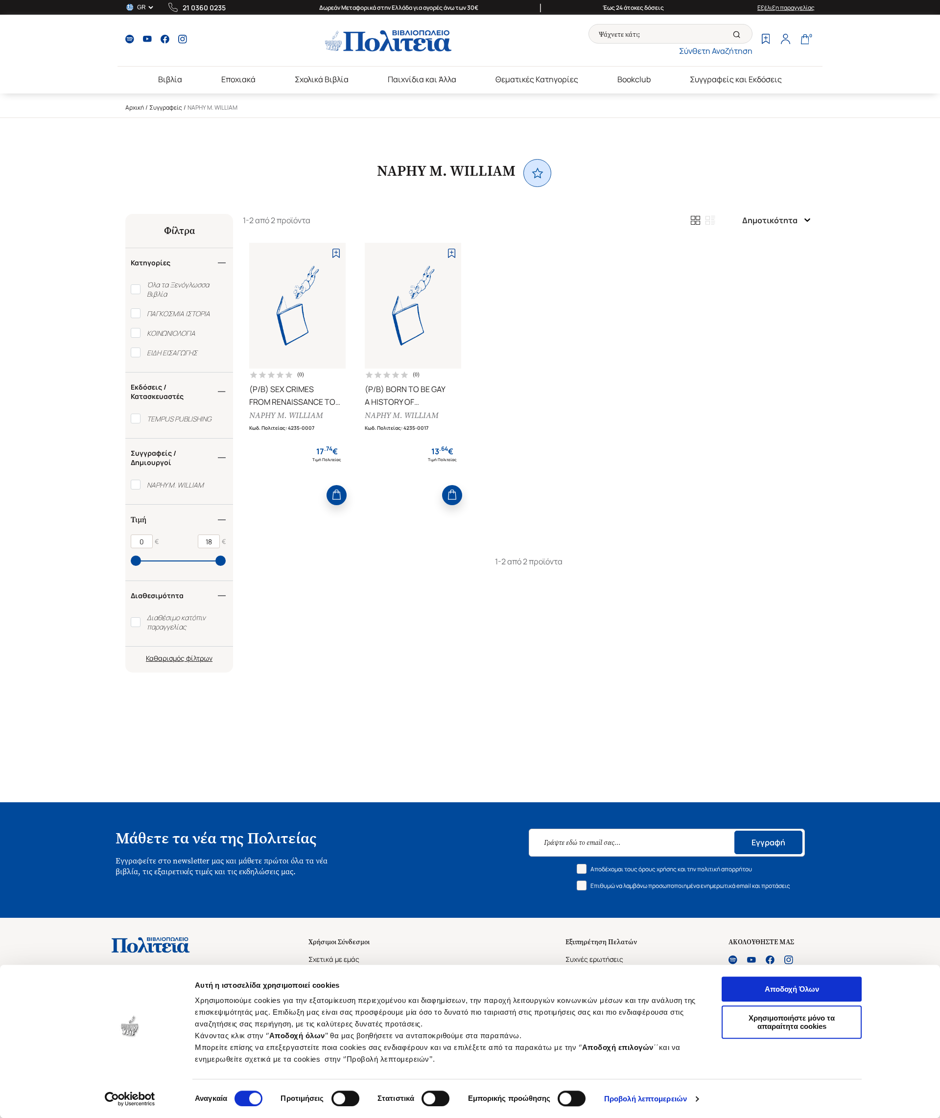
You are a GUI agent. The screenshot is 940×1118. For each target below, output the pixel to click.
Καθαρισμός (165, 658)
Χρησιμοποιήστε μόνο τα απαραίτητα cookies (792, 1022)
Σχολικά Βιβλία (322, 79)
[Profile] (785, 40)
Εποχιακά (238, 79)
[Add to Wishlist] (336, 253)
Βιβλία (170, 79)
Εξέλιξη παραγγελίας (786, 7)
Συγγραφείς (165, 107)
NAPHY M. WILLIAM (286, 415)
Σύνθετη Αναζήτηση (715, 51)
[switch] (345, 1098)
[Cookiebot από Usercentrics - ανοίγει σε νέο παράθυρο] (130, 1099)
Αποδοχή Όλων (792, 989)
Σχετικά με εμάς (333, 959)
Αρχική (134, 107)
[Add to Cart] (337, 495)
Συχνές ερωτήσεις (594, 959)
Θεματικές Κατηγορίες (536, 79)
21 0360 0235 (204, 7)
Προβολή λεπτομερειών (645, 1099)
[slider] (136, 561)
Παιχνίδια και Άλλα (422, 79)
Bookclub (634, 79)
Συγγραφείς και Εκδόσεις (736, 79)
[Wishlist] (766, 40)
